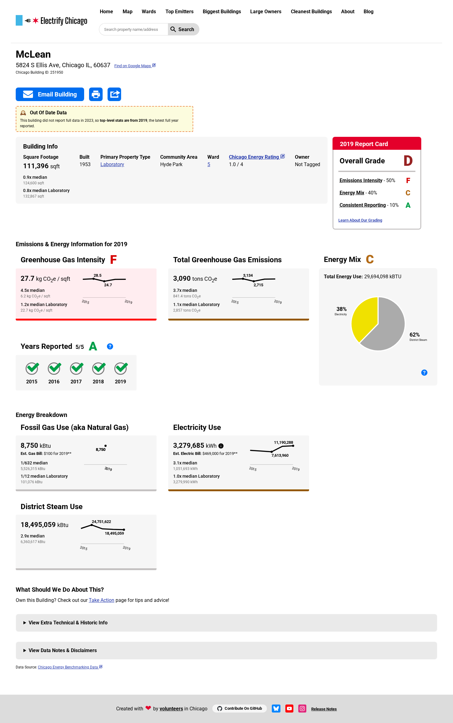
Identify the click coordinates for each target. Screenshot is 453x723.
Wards (149, 11)
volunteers (171, 709)
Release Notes (324, 709)
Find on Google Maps (133, 65)
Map (128, 11)
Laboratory (112, 164)
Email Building (57, 94)
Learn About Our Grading (360, 220)
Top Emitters (179, 11)
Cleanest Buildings (311, 11)
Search (186, 29)
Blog (368, 11)
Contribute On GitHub (243, 708)
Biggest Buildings (222, 11)
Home (106, 11)
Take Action (101, 600)
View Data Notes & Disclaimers (63, 650)
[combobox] (133, 29)
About (347, 11)
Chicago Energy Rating (254, 157)
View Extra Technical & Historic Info (68, 623)
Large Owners (265, 11)
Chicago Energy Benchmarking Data (68, 667)
